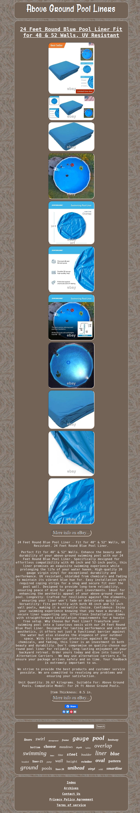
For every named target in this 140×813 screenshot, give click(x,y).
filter (60, 755)
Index (71, 782)
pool (98, 737)
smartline (114, 768)
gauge (81, 738)
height (72, 761)
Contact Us (71, 794)
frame (65, 740)
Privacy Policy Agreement (71, 799)
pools (47, 768)
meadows (66, 747)
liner (101, 753)
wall (59, 760)
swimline (86, 761)
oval (100, 760)
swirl (40, 738)
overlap (103, 745)
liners (28, 739)
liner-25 (37, 761)
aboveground (53, 741)
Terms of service (71, 805)
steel (72, 754)
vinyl (91, 769)
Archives (71, 788)
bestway (113, 739)
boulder (86, 754)
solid (101, 769)
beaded (25, 761)
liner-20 (60, 769)
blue (114, 753)
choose (50, 746)
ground (29, 767)
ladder (88, 748)
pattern (114, 761)
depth (79, 747)
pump (49, 762)
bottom (35, 747)
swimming (34, 753)
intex (52, 755)
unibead (76, 768)
